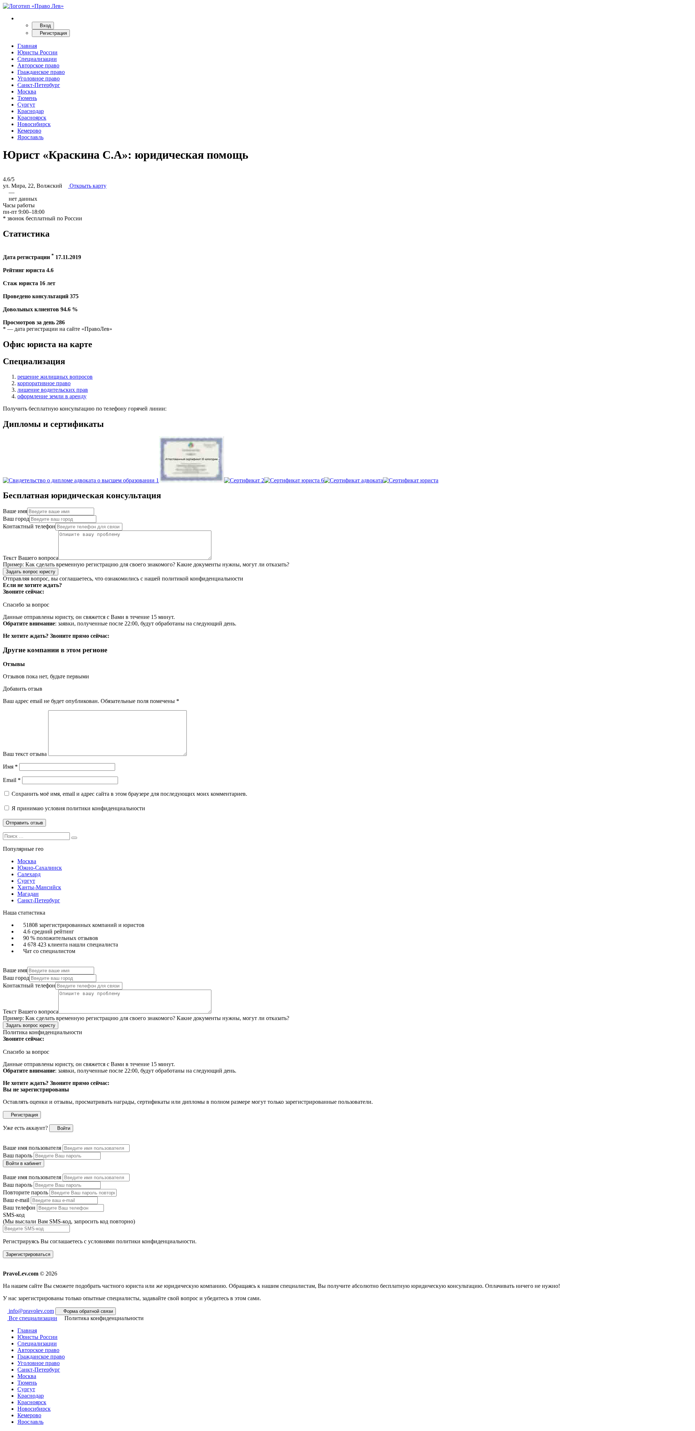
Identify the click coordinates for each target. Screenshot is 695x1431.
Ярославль (30, 137)
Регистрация (52, 33)
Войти (63, 1128)
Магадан (28, 894)
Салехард (29, 874)
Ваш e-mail (16, 1200)
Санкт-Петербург (38, 85)
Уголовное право (38, 78)
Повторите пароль (25, 1192)
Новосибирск (34, 124)
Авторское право (38, 65)
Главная (27, 46)
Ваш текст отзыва (25, 754)
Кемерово (29, 131)
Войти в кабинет (23, 1163)
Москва (26, 91)
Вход (44, 25)
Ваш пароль (17, 1155)
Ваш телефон (19, 1208)
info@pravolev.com (30, 1311)
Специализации (37, 59)
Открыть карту (87, 186)
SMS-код (69, 1218)
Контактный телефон (29, 526)
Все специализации (32, 1318)
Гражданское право (41, 72)
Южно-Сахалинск (39, 868)
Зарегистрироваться (28, 1254)
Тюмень (27, 98)
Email (12, 780)
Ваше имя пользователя (32, 1148)
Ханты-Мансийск (39, 887)
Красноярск (31, 118)
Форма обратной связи (87, 1311)
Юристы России (37, 52)
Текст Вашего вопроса (30, 558)
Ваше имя (15, 511)
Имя (10, 767)
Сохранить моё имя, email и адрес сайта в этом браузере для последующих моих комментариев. (129, 794)
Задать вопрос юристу (30, 571)
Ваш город (16, 519)
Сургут (26, 104)
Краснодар (30, 111)
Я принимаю (77, 808)
